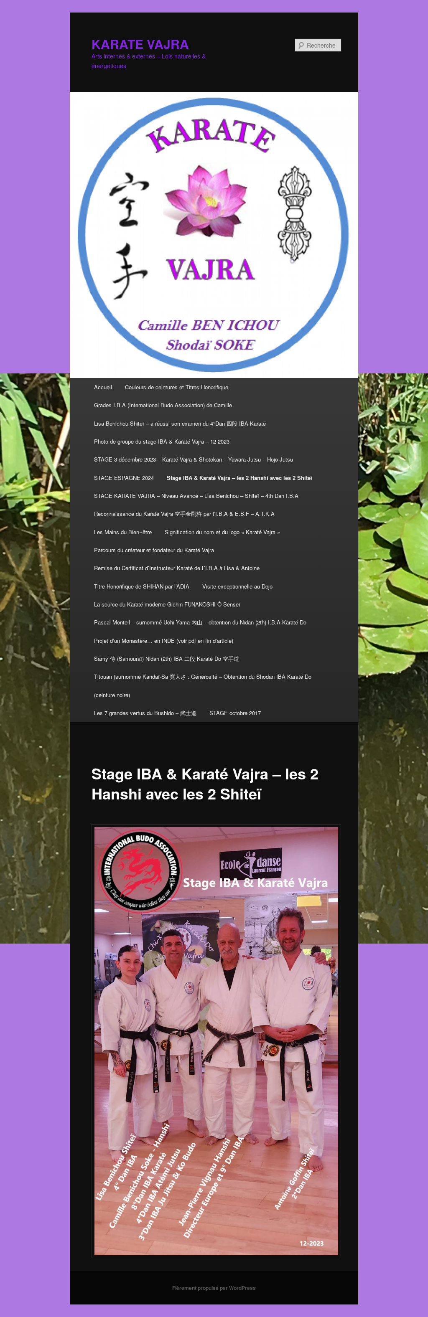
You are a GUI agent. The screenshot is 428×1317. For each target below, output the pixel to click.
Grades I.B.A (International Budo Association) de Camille (163, 405)
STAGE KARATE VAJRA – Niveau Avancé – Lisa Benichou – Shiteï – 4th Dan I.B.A (196, 496)
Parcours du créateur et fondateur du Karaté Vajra (154, 550)
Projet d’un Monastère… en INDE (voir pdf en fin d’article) (163, 641)
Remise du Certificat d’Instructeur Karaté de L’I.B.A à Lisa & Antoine (177, 568)
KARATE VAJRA (140, 44)
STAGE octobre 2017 (235, 713)
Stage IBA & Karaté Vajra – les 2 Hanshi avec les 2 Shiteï (239, 478)
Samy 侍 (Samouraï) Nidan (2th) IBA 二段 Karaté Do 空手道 (166, 658)
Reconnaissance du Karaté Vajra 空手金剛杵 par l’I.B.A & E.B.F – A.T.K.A (184, 514)
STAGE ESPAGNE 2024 (124, 478)
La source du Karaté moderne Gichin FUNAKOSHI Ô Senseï (167, 604)
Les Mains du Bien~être (123, 532)
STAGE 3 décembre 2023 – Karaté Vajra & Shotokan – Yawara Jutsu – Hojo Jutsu (193, 459)
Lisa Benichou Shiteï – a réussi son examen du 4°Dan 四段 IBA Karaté (180, 423)
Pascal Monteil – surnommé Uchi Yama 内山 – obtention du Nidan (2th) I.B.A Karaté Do (200, 622)
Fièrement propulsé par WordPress (214, 1288)
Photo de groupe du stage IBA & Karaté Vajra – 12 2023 (161, 441)
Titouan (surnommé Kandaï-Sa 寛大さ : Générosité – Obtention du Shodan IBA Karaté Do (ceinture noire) (202, 685)
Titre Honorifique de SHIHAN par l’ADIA (141, 586)
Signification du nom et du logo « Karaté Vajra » (222, 532)
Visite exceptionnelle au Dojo (237, 586)
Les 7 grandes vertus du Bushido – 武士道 (145, 713)
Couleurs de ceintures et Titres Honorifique (176, 387)
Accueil (103, 387)
